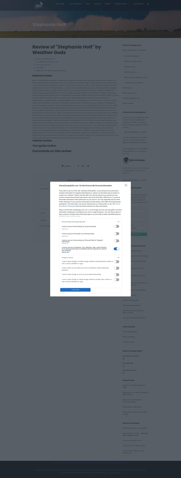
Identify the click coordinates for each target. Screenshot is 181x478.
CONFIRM (75, 290)
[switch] (116, 226)
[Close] (127, 186)
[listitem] (90, 222)
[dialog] (90, 239)
